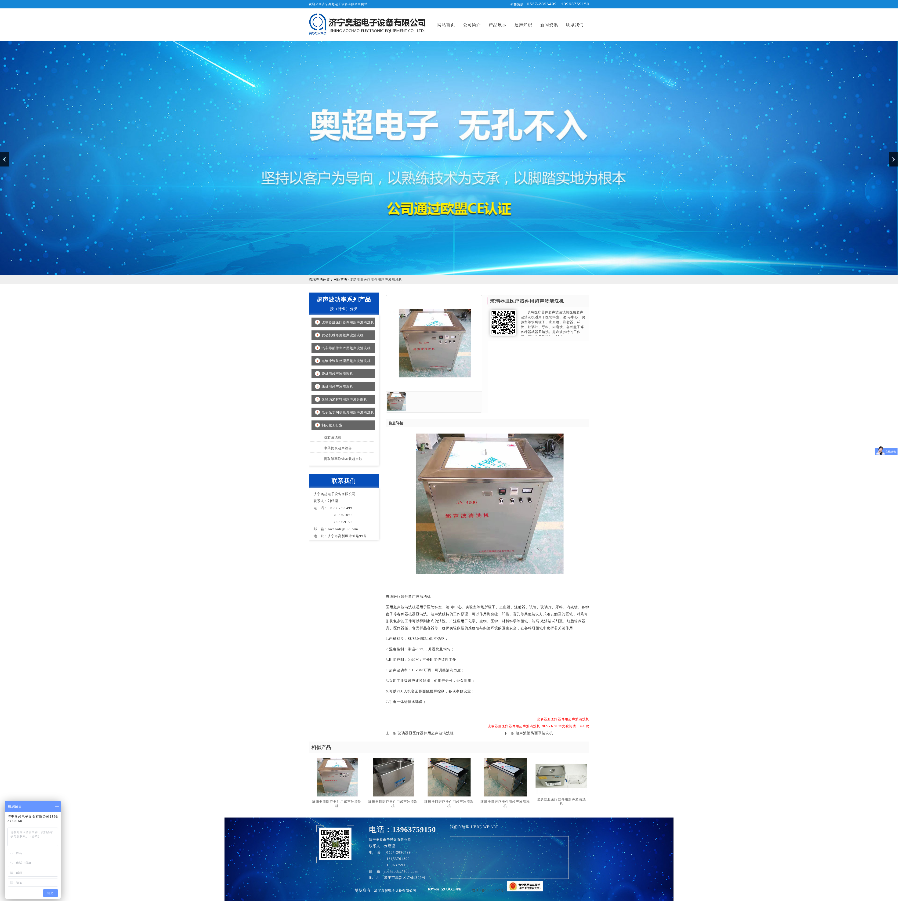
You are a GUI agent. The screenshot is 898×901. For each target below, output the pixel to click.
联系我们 (575, 24)
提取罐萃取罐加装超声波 (343, 459)
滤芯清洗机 (332, 437)
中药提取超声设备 (338, 448)
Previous (4, 159)
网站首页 (446, 24)
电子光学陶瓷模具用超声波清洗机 (348, 412)
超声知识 (523, 24)
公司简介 (472, 24)
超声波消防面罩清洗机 (534, 733)
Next (893, 159)
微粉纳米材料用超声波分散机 (344, 399)
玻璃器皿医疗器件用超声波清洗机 (348, 322)
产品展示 (498, 24)
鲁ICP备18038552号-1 (489, 890)
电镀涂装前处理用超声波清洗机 (346, 361)
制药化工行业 (332, 425)
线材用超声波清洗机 (337, 386)
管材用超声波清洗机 (337, 374)
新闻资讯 (549, 24)
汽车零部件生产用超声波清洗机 (346, 348)
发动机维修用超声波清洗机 (343, 335)
